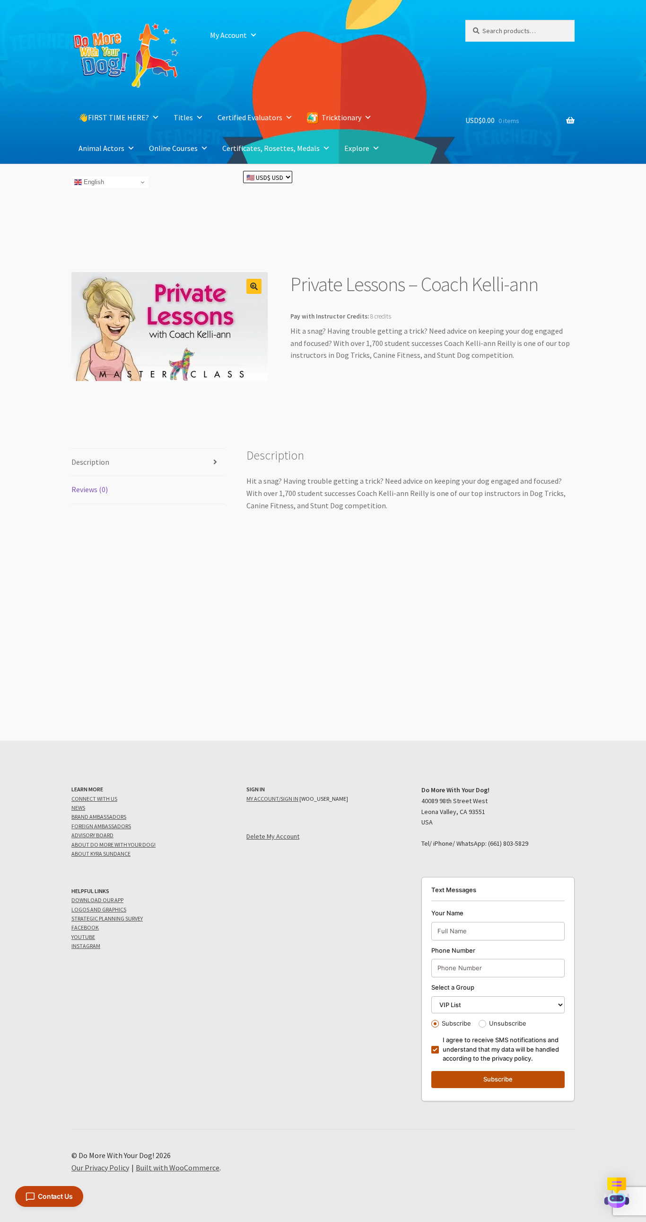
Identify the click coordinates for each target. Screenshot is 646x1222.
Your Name (447, 913)
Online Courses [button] (173, 148)
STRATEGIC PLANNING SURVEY (107, 918)
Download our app (97, 899)
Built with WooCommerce (177, 1167)
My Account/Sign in (272, 798)
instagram (85, 945)
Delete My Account (272, 836)
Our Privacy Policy (100, 1167)
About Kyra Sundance (101, 853)
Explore (356, 148)
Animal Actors (101, 148)
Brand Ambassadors (98, 816)
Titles (183, 117)
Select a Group (452, 987)
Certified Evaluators (250, 117)
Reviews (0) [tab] (89, 489)
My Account (228, 35)
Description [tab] (90, 462)
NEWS (78, 807)
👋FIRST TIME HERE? (114, 117)
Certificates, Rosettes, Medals (271, 148)
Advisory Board (92, 835)
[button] (254, 286)
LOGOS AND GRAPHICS (98, 909)
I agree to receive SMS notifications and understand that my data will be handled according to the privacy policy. (501, 1049)
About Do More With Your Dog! (113, 844)
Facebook (85, 927)
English (93, 182)
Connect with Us (94, 798)
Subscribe (456, 1023)
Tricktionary (341, 117)
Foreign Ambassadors (101, 826)
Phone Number (453, 950)
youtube (83, 936)
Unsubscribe (507, 1023)
